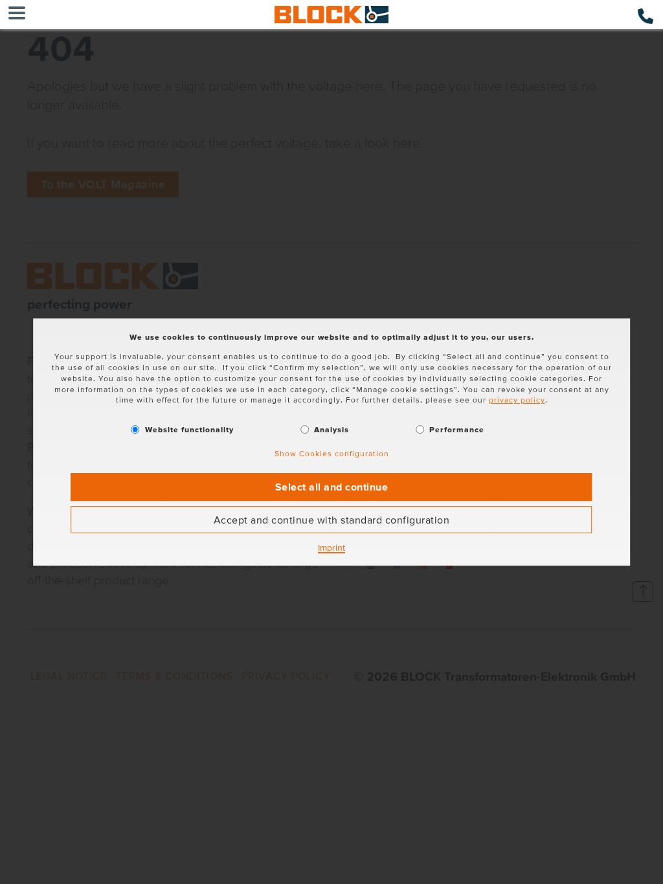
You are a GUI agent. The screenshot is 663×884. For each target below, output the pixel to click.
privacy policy (517, 400)
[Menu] (17, 14)
